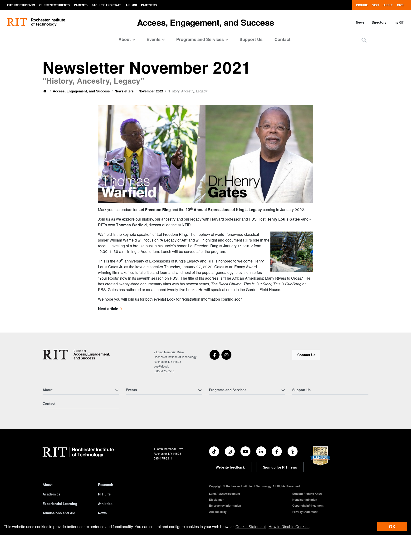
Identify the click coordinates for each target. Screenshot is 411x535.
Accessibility (218, 512)
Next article (108, 308)
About (48, 484)
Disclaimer (216, 499)
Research (105, 484)
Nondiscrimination (304, 499)
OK (392, 526)
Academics (51, 494)
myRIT (399, 22)
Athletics (105, 503)
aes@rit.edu (161, 366)
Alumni (131, 5)
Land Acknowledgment (224, 493)
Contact (282, 39)
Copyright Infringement (307, 505)
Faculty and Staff (106, 5)
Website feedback (230, 467)
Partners (149, 5)
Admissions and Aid (59, 512)
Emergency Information (225, 505)
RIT (45, 91)
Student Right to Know (307, 493)
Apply (388, 5)
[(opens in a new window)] (215, 355)
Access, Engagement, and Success (205, 22)
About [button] (124, 39)
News (360, 22)
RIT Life (104, 494)
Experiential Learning (60, 503)
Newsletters (124, 91)
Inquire (362, 5)
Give (400, 5)
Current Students (54, 5)
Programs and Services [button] (200, 39)
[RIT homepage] (36, 22)
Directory (379, 22)
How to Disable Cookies (289, 526)
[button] (364, 39)
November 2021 (150, 91)
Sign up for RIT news (280, 467)
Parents (81, 5)
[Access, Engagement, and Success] (76, 354)
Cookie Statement (250, 526)
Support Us (251, 39)
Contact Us (306, 354)
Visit (375, 5)
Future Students (21, 5)
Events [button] (154, 39)
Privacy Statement (305, 512)
